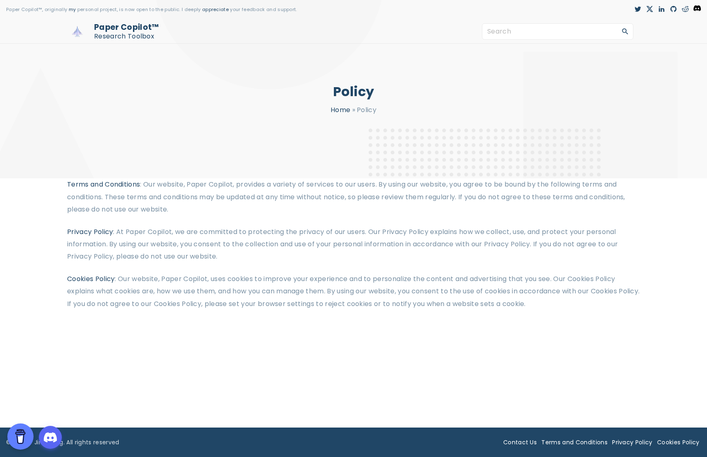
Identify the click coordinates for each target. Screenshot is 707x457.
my (72, 9)
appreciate (216, 9)
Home (340, 110)
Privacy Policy (90, 231)
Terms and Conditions (103, 184)
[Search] (625, 31)
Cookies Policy (91, 279)
